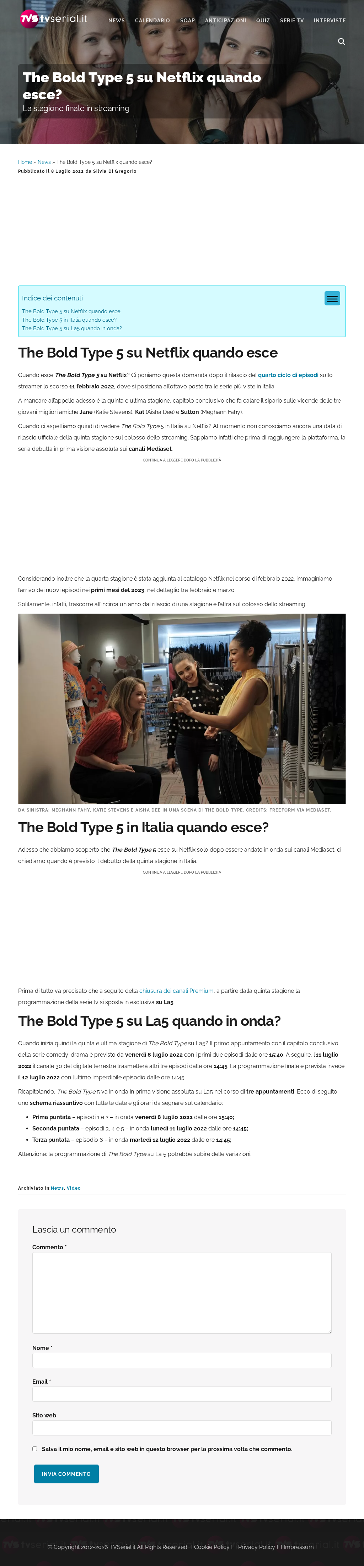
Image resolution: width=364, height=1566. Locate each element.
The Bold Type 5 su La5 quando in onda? (72, 328)
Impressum (299, 1547)
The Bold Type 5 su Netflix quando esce (71, 311)
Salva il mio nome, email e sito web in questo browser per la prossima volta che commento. (167, 1449)
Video (74, 1188)
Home (25, 162)
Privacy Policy (256, 1547)
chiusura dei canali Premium (176, 990)
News (44, 162)
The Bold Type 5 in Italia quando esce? (69, 320)
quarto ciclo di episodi (288, 375)
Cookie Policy (212, 1547)
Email (41, 1381)
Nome (42, 1348)
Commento (49, 1247)
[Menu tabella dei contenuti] (332, 298)
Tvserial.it (53, 19)
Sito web (44, 1415)
